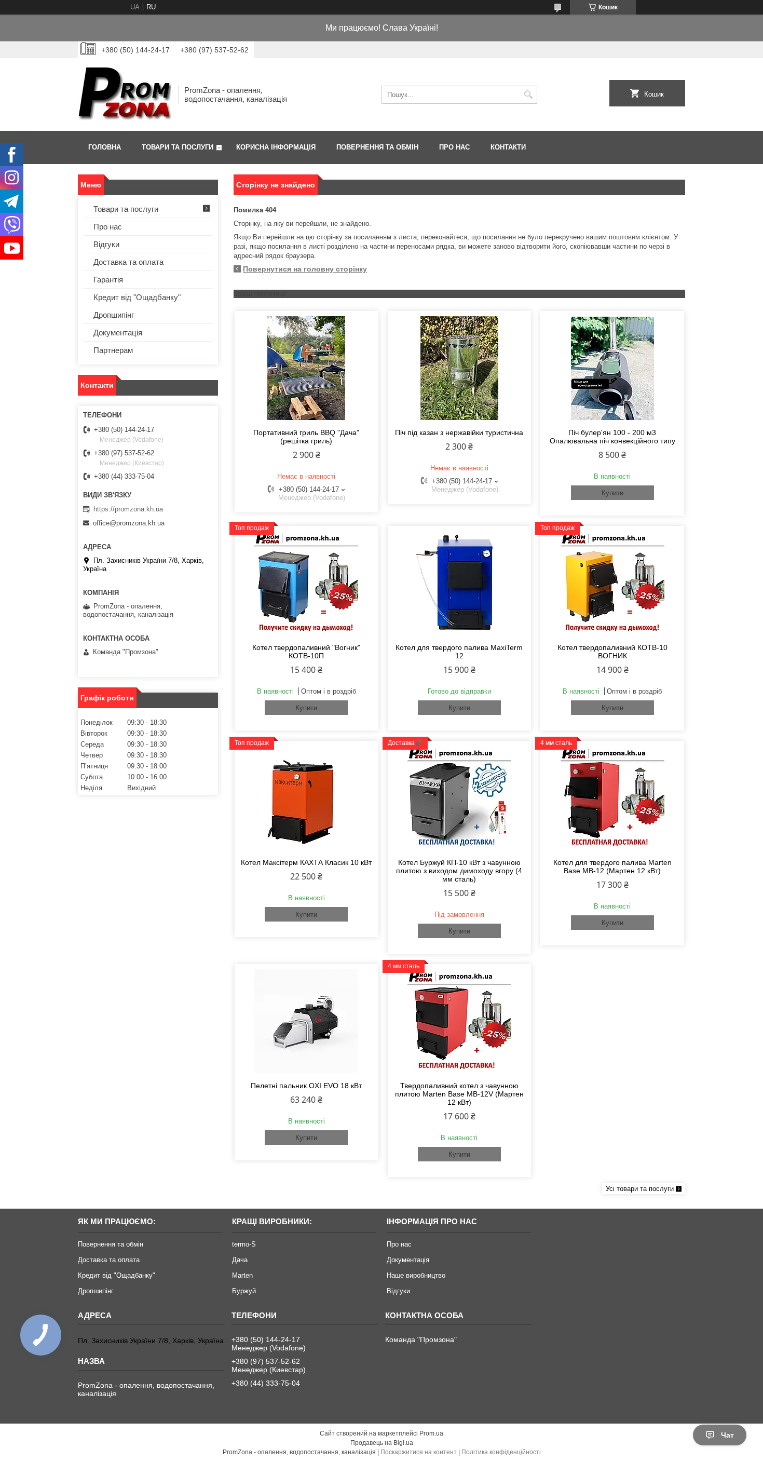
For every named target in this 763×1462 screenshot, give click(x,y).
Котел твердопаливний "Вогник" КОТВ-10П (306, 651)
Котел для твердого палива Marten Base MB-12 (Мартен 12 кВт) (612, 866)
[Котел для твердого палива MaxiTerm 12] (459, 583)
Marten (242, 1275)
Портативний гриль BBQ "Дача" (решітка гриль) (306, 436)
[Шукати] (528, 95)
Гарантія (108, 279)
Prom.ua (431, 1433)
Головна (104, 147)
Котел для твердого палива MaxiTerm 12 (459, 651)
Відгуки (106, 244)
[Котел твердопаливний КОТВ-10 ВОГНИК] (612, 583)
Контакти (508, 147)
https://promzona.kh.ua (128, 509)
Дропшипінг (113, 314)
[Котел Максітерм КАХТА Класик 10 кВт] (306, 798)
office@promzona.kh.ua (129, 523)
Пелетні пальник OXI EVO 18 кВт (306, 1085)
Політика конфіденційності (501, 1452)
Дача (240, 1260)
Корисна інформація (276, 147)
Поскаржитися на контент (418, 1452)
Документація (117, 332)
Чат (727, 1435)
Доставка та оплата (128, 262)
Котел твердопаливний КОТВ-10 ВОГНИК (612, 651)
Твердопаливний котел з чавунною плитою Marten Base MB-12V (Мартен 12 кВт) (459, 1093)
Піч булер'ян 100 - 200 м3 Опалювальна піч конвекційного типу (612, 436)
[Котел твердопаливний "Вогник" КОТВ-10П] (306, 583)
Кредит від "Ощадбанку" (137, 297)
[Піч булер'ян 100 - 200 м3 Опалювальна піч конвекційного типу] (612, 368)
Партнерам (113, 350)
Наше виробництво (416, 1275)
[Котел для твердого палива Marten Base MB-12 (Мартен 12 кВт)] (612, 798)
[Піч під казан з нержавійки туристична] (459, 368)
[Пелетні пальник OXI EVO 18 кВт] (306, 1021)
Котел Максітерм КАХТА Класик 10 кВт (306, 862)
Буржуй (244, 1291)
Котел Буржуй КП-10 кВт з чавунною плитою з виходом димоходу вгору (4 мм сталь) (459, 870)
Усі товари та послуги (640, 1189)
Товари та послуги (177, 147)
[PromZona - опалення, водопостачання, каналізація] (124, 94)
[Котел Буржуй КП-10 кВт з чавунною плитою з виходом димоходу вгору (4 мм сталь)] (459, 798)
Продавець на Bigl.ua (381, 1442)
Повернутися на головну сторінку (305, 269)
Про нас (454, 147)
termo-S (244, 1244)
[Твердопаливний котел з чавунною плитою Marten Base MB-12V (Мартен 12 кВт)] (459, 1021)
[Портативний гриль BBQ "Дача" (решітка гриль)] (306, 368)
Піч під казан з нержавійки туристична (459, 432)
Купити (612, 493)
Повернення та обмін (377, 147)
